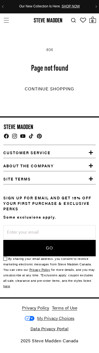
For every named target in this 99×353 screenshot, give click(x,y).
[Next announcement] (96, 6)
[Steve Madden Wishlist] (83, 20)
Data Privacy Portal (49, 328)
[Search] (73, 20)
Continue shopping (49, 89)
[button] (6, 20)
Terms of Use (64, 308)
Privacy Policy (39, 270)
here (6, 286)
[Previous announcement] (3, 6)
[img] (6, 136)
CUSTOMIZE (56, 318)
